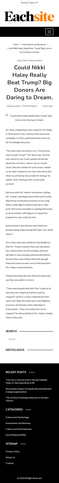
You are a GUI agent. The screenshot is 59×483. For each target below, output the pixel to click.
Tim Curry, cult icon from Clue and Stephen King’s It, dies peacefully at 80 (26, 381)
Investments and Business (29, 61)
